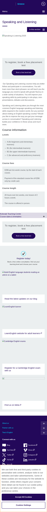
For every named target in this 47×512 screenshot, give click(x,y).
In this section (34, 29)
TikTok (9, 460)
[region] (23, 488)
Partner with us (7, 428)
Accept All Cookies (23, 497)
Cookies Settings (23, 505)
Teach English (7, 432)
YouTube (10, 450)
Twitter (9, 455)
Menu (4, 11)
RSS (8, 464)
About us (5, 423)
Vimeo (30, 450)
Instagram (32, 455)
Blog (8, 445)
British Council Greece (8, 4)
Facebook (32, 445)
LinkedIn (31, 460)
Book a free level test (23, 72)
